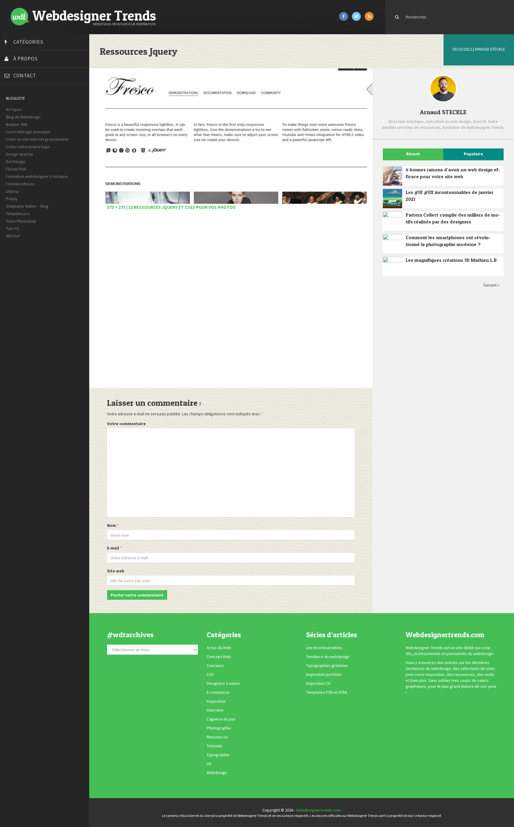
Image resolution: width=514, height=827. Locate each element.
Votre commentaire (126, 423)
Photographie (219, 728)
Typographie (218, 755)
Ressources (217, 737)
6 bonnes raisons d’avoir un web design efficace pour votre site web (453, 173)
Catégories (28, 42)
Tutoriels (214, 746)
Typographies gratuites (327, 665)
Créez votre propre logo (28, 146)
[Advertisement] (231, 302)
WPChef (13, 236)
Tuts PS (12, 228)
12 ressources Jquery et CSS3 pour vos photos (182, 207)
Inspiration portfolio (323, 674)
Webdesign (217, 773)
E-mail (113, 548)
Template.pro (18, 213)
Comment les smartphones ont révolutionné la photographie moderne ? (448, 240)
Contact (24, 75)
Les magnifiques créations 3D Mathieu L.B (451, 260)
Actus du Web (219, 648)
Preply (12, 198)
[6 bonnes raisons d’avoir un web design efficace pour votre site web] (392, 176)
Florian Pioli (16, 169)
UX (209, 764)
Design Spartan (19, 154)
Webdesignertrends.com (318, 810)
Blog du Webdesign (23, 117)
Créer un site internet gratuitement (37, 139)
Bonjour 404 (16, 124)
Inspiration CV (318, 683)
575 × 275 (116, 207)
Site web (115, 571)
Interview (215, 710)
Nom (111, 525)
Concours (215, 665)
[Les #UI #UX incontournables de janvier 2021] (392, 198)
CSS (210, 674)
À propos (25, 58)
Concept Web (219, 657)
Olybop (12, 191)
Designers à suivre (223, 683)
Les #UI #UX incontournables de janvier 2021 (449, 195)
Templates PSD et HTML (327, 692)
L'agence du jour (221, 719)
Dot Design (15, 161)
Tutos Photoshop (21, 221)
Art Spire (14, 109)
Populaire (473, 153)
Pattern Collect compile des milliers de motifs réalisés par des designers (453, 218)
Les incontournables (324, 648)
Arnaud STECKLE (490, 49)
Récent (413, 153)
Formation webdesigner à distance (37, 176)
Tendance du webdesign (328, 657)
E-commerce (218, 692)
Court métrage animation (28, 131)
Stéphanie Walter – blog (27, 206)
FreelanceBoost (20, 184)
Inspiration (216, 701)
